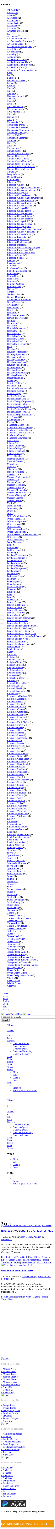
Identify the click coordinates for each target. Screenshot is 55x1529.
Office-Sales (12, 537)
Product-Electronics (16, 605)
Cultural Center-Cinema (18, 158)
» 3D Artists (6, 1415)
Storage (10, 884)
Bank (9, 72)
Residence (12, 693)
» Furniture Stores (9, 1413)
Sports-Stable (13, 868)
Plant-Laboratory (15, 586)
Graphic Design (14, 297)
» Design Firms (8, 1405)
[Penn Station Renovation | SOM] (17, 1265)
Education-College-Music (19, 218)
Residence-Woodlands (17, 813)
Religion (11, 657)
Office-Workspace (15, 539)
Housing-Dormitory (16, 359)
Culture (10, 171)
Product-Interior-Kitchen (18, 628)
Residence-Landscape (17, 738)
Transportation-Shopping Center (22, 965)
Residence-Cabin (15, 704)
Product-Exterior (14, 607)
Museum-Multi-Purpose (18, 492)
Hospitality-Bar (14, 333)
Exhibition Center (15, 268)
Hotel (9, 346)
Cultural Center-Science (18, 169)
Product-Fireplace (15, 610)
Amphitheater (13, 23)
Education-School (15, 255)
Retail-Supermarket (16, 842)
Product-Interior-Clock (17, 623)
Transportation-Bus (16, 954)
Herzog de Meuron (16, 318)
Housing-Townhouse (17, 372)
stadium (10, 879)
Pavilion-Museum (15, 563)
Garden (10, 291)
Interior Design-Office (17, 406)
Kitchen (10, 422)
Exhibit (10, 265)
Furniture (11, 281)
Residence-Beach (15, 701)
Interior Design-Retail (17, 412)
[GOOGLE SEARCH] (2, 617)
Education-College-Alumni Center (23, 187)
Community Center (16, 132)
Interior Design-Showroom (19, 414)
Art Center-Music (15, 44)
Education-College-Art (17, 192)
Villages (11, 978)
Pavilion (11, 552)
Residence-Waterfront (17, 808)
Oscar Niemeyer (14, 542)
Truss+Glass (7, 1299)
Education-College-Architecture (22, 190)
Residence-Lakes (15, 735)
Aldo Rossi (12, 18)
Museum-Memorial (16, 490)
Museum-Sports (14, 500)
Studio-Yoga (13, 907)
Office (10, 511)
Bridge (10, 83)
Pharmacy (11, 579)
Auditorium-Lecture (16, 59)
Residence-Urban (15, 798)
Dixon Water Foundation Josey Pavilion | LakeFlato (27, 1231)
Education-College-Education (20, 200)
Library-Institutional (16, 451)
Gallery (10, 289)
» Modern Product (9, 1376)
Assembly (11, 54)
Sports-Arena (13, 855)
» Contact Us (7, 1390)
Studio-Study (13, 905)
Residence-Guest (15, 727)
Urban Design (13, 970)
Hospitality (12, 331)
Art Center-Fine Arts (16, 38)
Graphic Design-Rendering (19, 299)
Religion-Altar (13, 659)
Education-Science (15, 258)
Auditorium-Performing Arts (20, 70)
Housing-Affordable (16, 352)
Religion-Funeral (15, 667)
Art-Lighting (13, 49)
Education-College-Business (20, 195)
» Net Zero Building (10, 1449)
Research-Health (14, 688)
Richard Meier (13, 845)
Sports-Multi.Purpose (17, 863)
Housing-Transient (15, 375)
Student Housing (15, 889)
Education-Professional (17, 250)
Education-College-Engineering (21, 203)
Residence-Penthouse (17, 772)
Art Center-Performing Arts (19, 46)
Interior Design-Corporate (19, 401)
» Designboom (8, 1480)
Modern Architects (15, 472)
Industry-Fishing (14, 383)
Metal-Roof (34, 1257)
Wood (17, 1262)
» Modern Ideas (8, 1371)
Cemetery (11, 98)
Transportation (13, 949)
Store (9, 886)
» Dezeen (5, 1491)
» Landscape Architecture (13, 1447)
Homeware (12, 323)
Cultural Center (14, 151)
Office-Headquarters (16, 521)
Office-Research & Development (22, 534)
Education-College (15, 185)
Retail (9, 832)
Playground (12, 589)
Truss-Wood (6, 1262)
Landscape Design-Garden (19, 427)
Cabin (10, 88)
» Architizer (6, 1478)
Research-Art (13, 685)
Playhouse (12, 592)
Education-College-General (19, 205)
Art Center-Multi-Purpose (19, 41)
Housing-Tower (14, 370)
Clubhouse (12, 117)
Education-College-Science (19, 224)
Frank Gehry (13, 278)
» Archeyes (6, 1470)
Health (10, 310)
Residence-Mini (14, 751)
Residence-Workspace (17, 816)
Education (11, 182)
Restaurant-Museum (16, 829)
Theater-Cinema (14, 915)
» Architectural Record (11, 1434)
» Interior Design (9, 1439)
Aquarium (11, 28)
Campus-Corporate (16, 96)
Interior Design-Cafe (16, 398)
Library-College (14, 448)
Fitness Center (13, 276)
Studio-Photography (16, 899)
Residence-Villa (14, 803)
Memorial (11, 466)
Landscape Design (15, 425)
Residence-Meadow (16, 745)
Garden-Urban (14, 294)
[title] (2, 621)
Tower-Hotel (13, 936)
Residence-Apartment (17, 699)
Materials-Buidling (15, 458)
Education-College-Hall (18, 208)
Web (5, 1006)
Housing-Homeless (16, 362)
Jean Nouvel (13, 417)
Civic (9, 104)
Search (6, 1009)
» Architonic (7, 1475)
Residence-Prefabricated (18, 779)
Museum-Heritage (15, 485)
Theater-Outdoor (15, 928)
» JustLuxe (6, 1452)
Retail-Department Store (18, 834)
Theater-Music (14, 923)
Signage (36, 1296)
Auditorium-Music (15, 67)
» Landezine (7, 1483)
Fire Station (12, 273)
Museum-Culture (15, 482)
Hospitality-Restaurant (17, 344)
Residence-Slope (15, 787)
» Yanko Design (8, 1493)
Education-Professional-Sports (21, 252)
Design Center (13, 174)
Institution (11, 385)
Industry (11, 380)
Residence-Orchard (16, 766)
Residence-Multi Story (17, 753)
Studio (10, 892)
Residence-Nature (15, 756)
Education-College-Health (19, 211)
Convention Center (16, 138)
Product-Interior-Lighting (18, 631)
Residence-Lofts (14, 740)
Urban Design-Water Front (19, 975)
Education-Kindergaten (18, 242)
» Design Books (8, 1408)
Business (11, 85)
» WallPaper (6, 1467)
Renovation (12, 675)
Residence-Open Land (17, 764)
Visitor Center (13, 980)
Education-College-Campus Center (23, 198)
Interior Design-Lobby (17, 404)
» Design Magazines (10, 1410)
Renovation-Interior (16, 678)
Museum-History (15, 487)
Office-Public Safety (16, 532)
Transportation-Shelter (17, 962)
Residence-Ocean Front (18, 759)
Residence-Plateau (15, 774)
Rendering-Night (23, 1296)
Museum (11, 474)
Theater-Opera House (17, 926)
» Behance (6, 1473)
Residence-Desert (15, 719)
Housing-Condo (14, 357)
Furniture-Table (14, 286)
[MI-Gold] (12, 10)
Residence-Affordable (17, 696)
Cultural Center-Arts (16, 156)
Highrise (11, 320)
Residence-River (14, 782)
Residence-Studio (15, 790)
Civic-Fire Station (15, 106)
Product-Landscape (16, 641)
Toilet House (13, 931)
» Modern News (8, 1369)
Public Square (13, 649)
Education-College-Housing (20, 213)
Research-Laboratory (17, 691)
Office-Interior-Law (16, 529)
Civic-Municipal (14, 111)
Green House (13, 305)
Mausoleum (12, 464)
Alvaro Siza (12, 20)
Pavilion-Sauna (14, 571)
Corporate (11, 140)
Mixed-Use (12, 469)
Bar (8, 75)
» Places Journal (8, 1488)
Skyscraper (12, 850)
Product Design (14, 602)
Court (9, 143)
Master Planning (14, 456)
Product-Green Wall (16, 612)
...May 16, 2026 (39, 1524)
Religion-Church (15, 665)
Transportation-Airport (17, 952)
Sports (10, 852)
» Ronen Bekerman (10, 1486)
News (5, 998)
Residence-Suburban (16, 792)
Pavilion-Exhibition (16, 558)
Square (10, 876)
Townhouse (12, 944)
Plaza (9, 594)
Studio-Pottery (13, 902)
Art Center (12, 36)
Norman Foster (14, 505)
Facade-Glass (7, 1296)
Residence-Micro (15, 748)
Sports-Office (13, 866)
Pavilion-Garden (14, 560)
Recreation (12, 654)
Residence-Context (16, 712)
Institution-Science (15, 391)
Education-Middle (15, 245)
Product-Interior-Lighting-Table (21, 633)
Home (5, 993)
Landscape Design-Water (18, 432)
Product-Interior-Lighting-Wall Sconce (25, 636)
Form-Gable (22, 1257)
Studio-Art (12, 894)
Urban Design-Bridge (17, 972)
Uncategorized (14, 967)
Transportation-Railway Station (21, 959)
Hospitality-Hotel (15, 341)
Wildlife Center (14, 983)
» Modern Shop (8, 1379)
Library (10, 443)
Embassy (11, 260)
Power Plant (12, 599)
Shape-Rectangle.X (32, 1260)
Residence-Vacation (16, 800)
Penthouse (12, 573)
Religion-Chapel (14, 662)
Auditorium (12, 57)
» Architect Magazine (11, 1441)
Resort (10, 819)
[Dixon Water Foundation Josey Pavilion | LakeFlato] (26, 1225)
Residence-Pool (14, 777)
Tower (10, 933)
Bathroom (11, 78)
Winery (10, 986)
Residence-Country (16, 717)
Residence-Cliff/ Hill (16, 706)
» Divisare (6, 1496)
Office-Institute (14, 526)
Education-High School (18, 239)
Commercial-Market (16, 127)
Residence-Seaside (15, 785)
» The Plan (6, 1436)
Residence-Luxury (15, 743)
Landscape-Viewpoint (17, 438)
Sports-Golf (12, 858)
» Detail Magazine (9, 1444)
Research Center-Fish (17, 683)
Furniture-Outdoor (15, 284)
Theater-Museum (15, 920)
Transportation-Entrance (18, 957)
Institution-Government (18, 388)
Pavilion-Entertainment (17, 555)
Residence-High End (16, 730)
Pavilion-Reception (16, 568)
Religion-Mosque (15, 670)
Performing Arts (14, 576)
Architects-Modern (15, 31)
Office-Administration (17, 516)
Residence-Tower (15, 795)
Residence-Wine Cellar (17, 811)
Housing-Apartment (16, 354)
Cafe (9, 91)
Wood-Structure (44, 1262)
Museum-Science (15, 498)
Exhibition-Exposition (17, 271)
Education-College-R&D (18, 221)
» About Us (6, 1387)
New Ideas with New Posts (16, 1523)
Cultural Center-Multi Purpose (21, 166)
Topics (6, 1001)
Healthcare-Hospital (16, 315)
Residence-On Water (16, 761)
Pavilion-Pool (13, 565)
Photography (13, 581)
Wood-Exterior (28, 1262)
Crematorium (13, 148)
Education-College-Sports (19, 226)
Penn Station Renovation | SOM (17, 1270)
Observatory (12, 508)
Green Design (13, 302)
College (10, 119)
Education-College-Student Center (23, 229)
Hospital (11, 325)
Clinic (10, 114)
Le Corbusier (13, 440)
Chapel (10, 101)
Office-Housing (14, 524)
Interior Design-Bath (16, 396)
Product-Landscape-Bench (19, 644)
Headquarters (13, 307)
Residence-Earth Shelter (18, 722)
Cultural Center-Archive (18, 153)
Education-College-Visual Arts (21, 231)
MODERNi (6, 1239)
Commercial (12, 122)
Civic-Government (15, 109)
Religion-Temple (15, 672)
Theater (10, 912)
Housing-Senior (14, 367)
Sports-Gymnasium (16, 860)
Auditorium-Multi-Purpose (19, 64)
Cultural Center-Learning (18, 164)
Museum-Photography (17, 495)
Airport (10, 15)
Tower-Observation (16, 939)
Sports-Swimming (15, 873)
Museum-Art (13, 479)
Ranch (10, 652)
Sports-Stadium (14, 871)
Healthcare (12, 312)
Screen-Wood (15, 1260)
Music (10, 503)
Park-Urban (12, 547)
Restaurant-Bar (14, 824)
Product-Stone (13, 646)
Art (8, 33)
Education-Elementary (17, 237)
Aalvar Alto (12, 12)
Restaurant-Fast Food (17, 826)
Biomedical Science (16, 80)
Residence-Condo (15, 709)
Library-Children (15, 445)
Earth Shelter (13, 179)
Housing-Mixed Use (16, 365)
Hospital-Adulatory (16, 328)
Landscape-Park (14, 435)
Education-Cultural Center (19, 234)
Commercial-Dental (16, 125)
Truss (45, 1260)
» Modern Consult (9, 1382)
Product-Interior (14, 615)
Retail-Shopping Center (18, 837)
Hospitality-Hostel (15, 338)
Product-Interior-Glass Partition (21, 625)
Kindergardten (13, 419)
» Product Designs (9, 1418)
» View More (7, 1392)
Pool (9, 597)
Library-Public (14, 453)
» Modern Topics (9, 1374)
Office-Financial (14, 518)
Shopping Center (15, 847)
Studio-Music (13, 897)
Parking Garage (14, 550)
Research (11, 680)
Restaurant (12, 821)
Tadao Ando (12, 910)
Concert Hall (13, 135)
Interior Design (14, 393)
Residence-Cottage (15, 714)
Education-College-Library (19, 216)
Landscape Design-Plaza (18, 430)
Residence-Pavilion (16, 769)
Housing (11, 349)
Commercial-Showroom (18, 130)
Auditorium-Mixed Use (18, 62)
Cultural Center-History (18, 161)
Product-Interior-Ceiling (18, 620)
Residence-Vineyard (16, 806)
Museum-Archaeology (17, 477)
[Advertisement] (27, 1329)
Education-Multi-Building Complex (23, 247)
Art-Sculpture (13, 51)
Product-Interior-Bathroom (19, 618)
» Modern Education (10, 1384)
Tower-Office (13, 941)
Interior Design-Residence (19, 409)
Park (9, 545)
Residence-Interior (15, 732)
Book (5, 1004)
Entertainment (13, 263)
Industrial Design (15, 378)
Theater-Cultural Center (18, 918)
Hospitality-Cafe (14, 336)
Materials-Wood (14, 461)
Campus (11, 93)
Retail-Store (12, 839)
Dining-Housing (14, 177)
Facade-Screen (8, 1257)
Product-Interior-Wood (17, 639)
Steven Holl (12, 881)
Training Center (14, 946)
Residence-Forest (15, 725)
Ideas (5, 996)
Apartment (12, 25)
